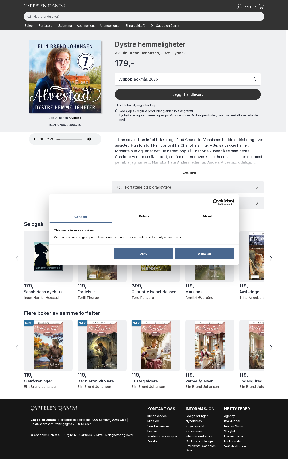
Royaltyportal (195, 426)
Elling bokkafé (135, 25)
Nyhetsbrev (194, 421)
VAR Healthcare (235, 446)
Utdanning (65, 25)
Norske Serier (234, 426)
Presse (152, 431)
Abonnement (86, 25)
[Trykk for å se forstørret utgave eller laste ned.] (65, 76)
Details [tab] (144, 216)
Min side (153, 421)
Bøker (29, 25)
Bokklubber (232, 421)
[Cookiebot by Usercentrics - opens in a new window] (215, 202)
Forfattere (46, 25)
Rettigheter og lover (119, 435)
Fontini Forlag (233, 441)
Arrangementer (110, 25)
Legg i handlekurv (187, 94)
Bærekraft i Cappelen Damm (201, 448)
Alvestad (75, 118)
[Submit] (29, 16)
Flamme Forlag (234, 436)
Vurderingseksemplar (162, 436)
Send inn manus (158, 426)
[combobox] (144, 16)
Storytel (229, 431)
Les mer (189, 172)
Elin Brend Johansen (140, 53)
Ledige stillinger (197, 416)
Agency (229, 416)
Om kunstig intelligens (201, 441)
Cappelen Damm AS (48, 435)
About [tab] (207, 216)
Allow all (204, 253)
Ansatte (152, 441)
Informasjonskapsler (200, 436)
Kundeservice (157, 416)
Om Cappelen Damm (165, 25)
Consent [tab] (80, 216)
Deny (143, 253)
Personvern (194, 431)
